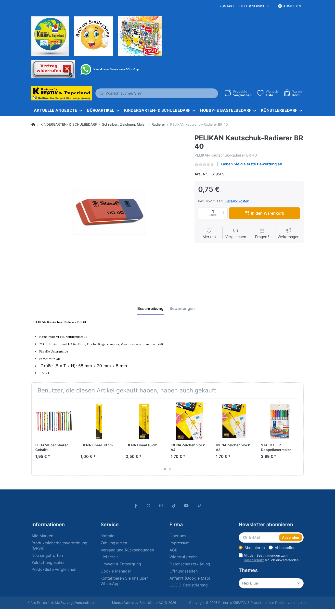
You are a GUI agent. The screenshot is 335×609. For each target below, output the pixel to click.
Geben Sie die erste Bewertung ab (251, 164)
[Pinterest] (199, 505)
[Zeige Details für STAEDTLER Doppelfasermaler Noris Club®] (279, 421)
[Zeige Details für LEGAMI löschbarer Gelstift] (54, 421)
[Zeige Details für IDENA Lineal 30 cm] (99, 421)
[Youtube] (186, 505)
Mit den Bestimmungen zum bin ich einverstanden (271, 557)
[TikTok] (173, 505)
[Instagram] (161, 505)
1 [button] (165, 469)
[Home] (33, 124)
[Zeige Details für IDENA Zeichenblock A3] (234, 421)
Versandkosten (237, 201)
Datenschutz (254, 560)
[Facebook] (135, 505)
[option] (109, 212)
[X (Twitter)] (148, 505)
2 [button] (170, 469)
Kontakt (226, 6)
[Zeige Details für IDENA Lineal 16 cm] (144, 421)
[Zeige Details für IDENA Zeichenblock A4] (189, 421)
